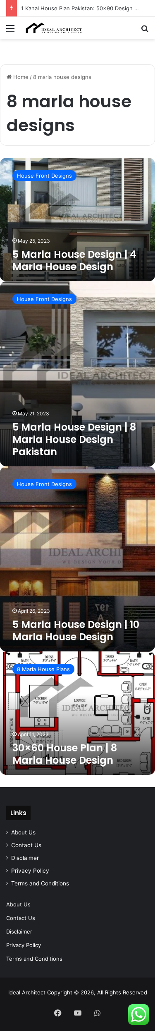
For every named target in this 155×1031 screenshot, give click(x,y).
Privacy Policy (30, 870)
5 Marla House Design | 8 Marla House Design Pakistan (74, 439)
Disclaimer (25, 858)
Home (20, 77)
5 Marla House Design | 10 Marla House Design (75, 631)
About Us (23, 832)
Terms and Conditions (40, 883)
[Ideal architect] (54, 28)
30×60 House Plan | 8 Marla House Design (64, 754)
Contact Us (26, 845)
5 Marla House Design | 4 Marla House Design (74, 260)
